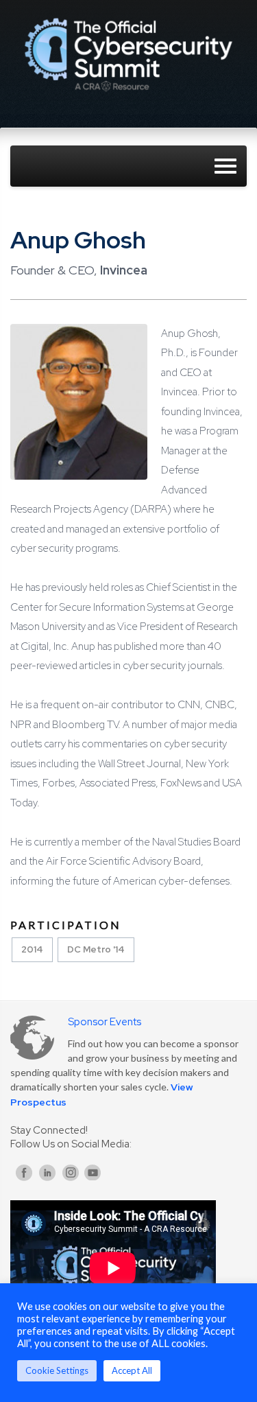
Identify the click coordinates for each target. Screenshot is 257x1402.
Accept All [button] (132, 1370)
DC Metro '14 (96, 949)
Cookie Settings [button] (56, 1370)
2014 (32, 949)
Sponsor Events (104, 1022)
